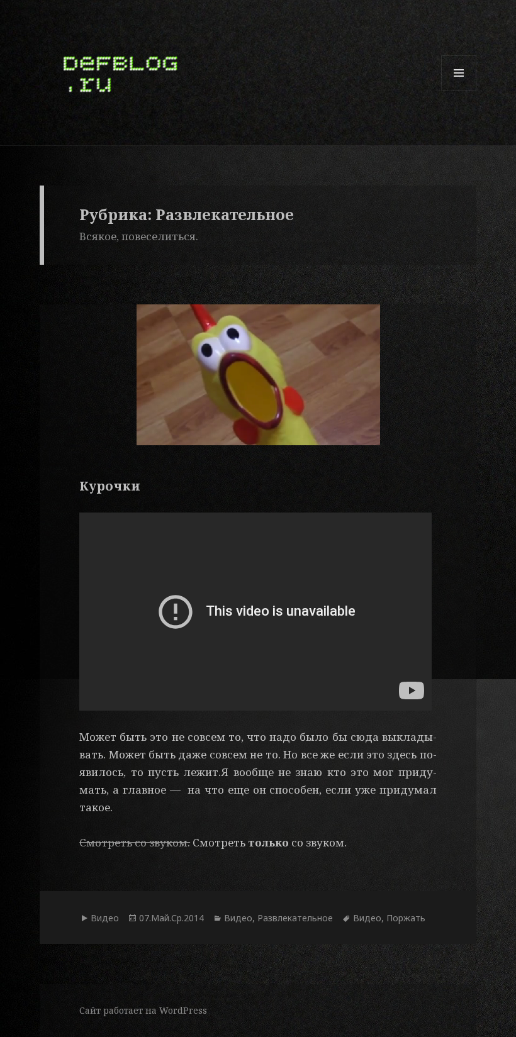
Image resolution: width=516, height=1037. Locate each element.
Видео (105, 918)
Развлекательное (295, 918)
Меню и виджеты (459, 90)
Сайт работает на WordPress (143, 1010)
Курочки (109, 485)
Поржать (405, 918)
